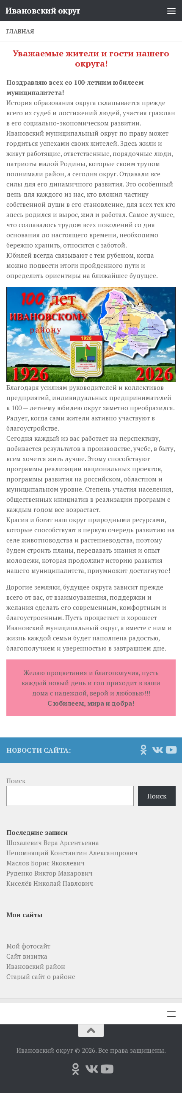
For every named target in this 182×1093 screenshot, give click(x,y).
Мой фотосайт (28, 946)
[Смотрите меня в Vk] (157, 750)
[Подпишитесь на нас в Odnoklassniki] (143, 750)
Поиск (15, 780)
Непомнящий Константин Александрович (72, 852)
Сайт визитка (26, 956)
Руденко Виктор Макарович (49, 873)
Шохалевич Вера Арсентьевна (52, 842)
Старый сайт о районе (40, 976)
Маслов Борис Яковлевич (45, 863)
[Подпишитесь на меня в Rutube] (170, 750)
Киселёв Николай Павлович (49, 883)
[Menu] (171, 10)
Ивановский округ (43, 10)
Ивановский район (35, 966)
